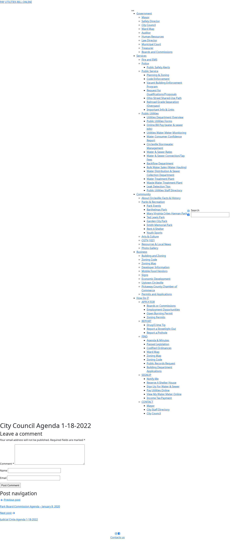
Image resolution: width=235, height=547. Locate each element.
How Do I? (143, 298)
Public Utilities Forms (159, 121)
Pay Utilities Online (158, 390)
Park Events (154, 205)
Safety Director (151, 21)
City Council (149, 25)
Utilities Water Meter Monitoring (166, 132)
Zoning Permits (156, 317)
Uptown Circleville (152, 282)
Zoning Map (149, 263)
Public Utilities (150, 113)
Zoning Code (149, 259)
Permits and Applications (157, 294)
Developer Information (155, 267)
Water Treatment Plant (160, 179)
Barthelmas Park (157, 209)
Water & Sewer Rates (159, 152)
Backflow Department (160, 163)
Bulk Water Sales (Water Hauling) (167, 167)
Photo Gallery (150, 248)
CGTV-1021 (148, 240)
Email (3, 478)
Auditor (146, 32)
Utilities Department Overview (165, 117)
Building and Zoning (154, 255)
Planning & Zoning (158, 75)
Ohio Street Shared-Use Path (164, 98)
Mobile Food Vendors (155, 271)
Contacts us (117, 537)
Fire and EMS (149, 59)
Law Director (149, 40)
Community (144, 194)
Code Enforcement (158, 79)
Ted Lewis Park (156, 217)
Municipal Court (151, 44)
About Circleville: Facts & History (161, 198)
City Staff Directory (158, 409)
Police (145, 63)
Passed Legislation (158, 344)
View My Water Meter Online (164, 394)
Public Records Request (161, 363)
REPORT (146, 321)
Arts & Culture (150, 236)
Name (3, 470)
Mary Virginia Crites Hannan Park (167, 213)
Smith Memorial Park (159, 225)
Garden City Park (157, 221)
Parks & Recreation (153, 202)
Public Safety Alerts (158, 67)
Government (144, 13)
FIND (145, 336)
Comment (7, 463)
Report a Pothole (157, 332)
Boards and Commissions (157, 52)
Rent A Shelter (155, 229)
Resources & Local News (156, 244)
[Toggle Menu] (132, 10)
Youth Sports (154, 232)
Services (141, 56)
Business (142, 252)
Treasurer (147, 48)
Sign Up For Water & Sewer (163, 386)
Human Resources (153, 36)
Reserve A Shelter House (161, 382)
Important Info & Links (160, 109)
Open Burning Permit (160, 313)
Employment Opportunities (163, 309)
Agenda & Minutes (158, 340)
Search (195, 210)
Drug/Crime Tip (156, 325)
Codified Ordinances (159, 348)
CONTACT (147, 402)
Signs (145, 275)
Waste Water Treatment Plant (164, 182)
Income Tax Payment (159, 398)
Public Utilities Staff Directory (164, 190)
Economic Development (156, 279)
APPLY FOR (148, 302)
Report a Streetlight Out (161, 329)
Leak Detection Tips (158, 186)
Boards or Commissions (161, 305)
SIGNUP (146, 375)
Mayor (145, 17)
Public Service (150, 71)
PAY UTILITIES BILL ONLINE (16, 2)
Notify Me (153, 379)
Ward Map (148, 29)
